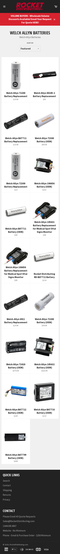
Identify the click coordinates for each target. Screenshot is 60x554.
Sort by (30, 43)
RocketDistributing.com (19, 544)
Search (6, 480)
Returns (7, 494)
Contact (7, 485)
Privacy (6, 499)
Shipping (7, 490)
